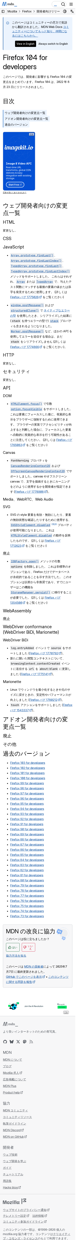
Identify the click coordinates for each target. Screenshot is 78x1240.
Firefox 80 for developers (27, 880)
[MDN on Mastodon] (24, 1042)
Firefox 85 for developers (27, 855)
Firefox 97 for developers (27, 793)
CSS (7, 238)
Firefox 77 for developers (27, 896)
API (6, 388)
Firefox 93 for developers (27, 814)
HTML (9, 222)
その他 (9, 744)
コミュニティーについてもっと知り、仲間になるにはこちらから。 (40, 31)
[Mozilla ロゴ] (14, 1201)
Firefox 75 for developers (27, 906)
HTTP (8, 355)
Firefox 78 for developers (27, 890)
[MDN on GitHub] (5, 1042)
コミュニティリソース (17, 1117)
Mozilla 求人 (11, 1073)
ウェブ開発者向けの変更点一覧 (25, 113)
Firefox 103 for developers (27, 763)
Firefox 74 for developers (27, 911)
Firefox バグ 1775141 (34, 674)
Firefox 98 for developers (27, 788)
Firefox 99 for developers (27, 783)
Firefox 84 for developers (27, 860)
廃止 (7, 735)
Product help (11, 1092)
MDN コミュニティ (15, 1110)
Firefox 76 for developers (27, 901)
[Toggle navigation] (71, 4)
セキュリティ (16, 371)
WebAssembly (17, 610)
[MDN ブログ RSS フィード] (31, 1042)
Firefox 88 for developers (27, 839)
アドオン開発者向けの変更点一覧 (26, 118)
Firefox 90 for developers (27, 829)
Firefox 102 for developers (27, 768)
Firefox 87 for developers (27, 844)
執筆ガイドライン (14, 1123)
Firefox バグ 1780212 (43, 700)
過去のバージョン (16, 124)
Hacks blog (10, 1187)
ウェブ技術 (10, 1154)
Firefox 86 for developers (27, 849)
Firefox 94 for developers (27, 809)
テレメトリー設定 (14, 1216)
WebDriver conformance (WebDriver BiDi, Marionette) (31, 629)
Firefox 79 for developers (27, 885)
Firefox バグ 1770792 (43, 653)
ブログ (7, 1066)
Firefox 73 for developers (27, 916)
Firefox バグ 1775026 (24, 297)
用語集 (7, 1181)
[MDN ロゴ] (10, 1024)
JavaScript (13, 247)
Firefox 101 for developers (27, 773)
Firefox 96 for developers (27, 798)
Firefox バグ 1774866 (24, 347)
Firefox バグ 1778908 (29, 491)
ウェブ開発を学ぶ (14, 1161)
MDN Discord (12, 1130)
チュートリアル (13, 1174)
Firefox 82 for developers (27, 870)
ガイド (7, 1168)
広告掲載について (14, 1079)
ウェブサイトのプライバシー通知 (24, 1210)
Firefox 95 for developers (27, 803)
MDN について (12, 1059)
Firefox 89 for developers (27, 834)
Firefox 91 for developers (26, 824)
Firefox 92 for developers (27, 819)
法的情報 (38, 1216)
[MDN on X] (18, 1042)
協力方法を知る (16, 955)
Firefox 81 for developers (26, 875)
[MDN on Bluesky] (11, 1042)
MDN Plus (9, 1086)
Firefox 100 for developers (27, 778)
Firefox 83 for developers (27, 865)
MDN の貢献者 (33, 966)
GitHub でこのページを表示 (24, 977)
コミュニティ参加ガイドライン (23, 1221)
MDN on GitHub (13, 1136)
